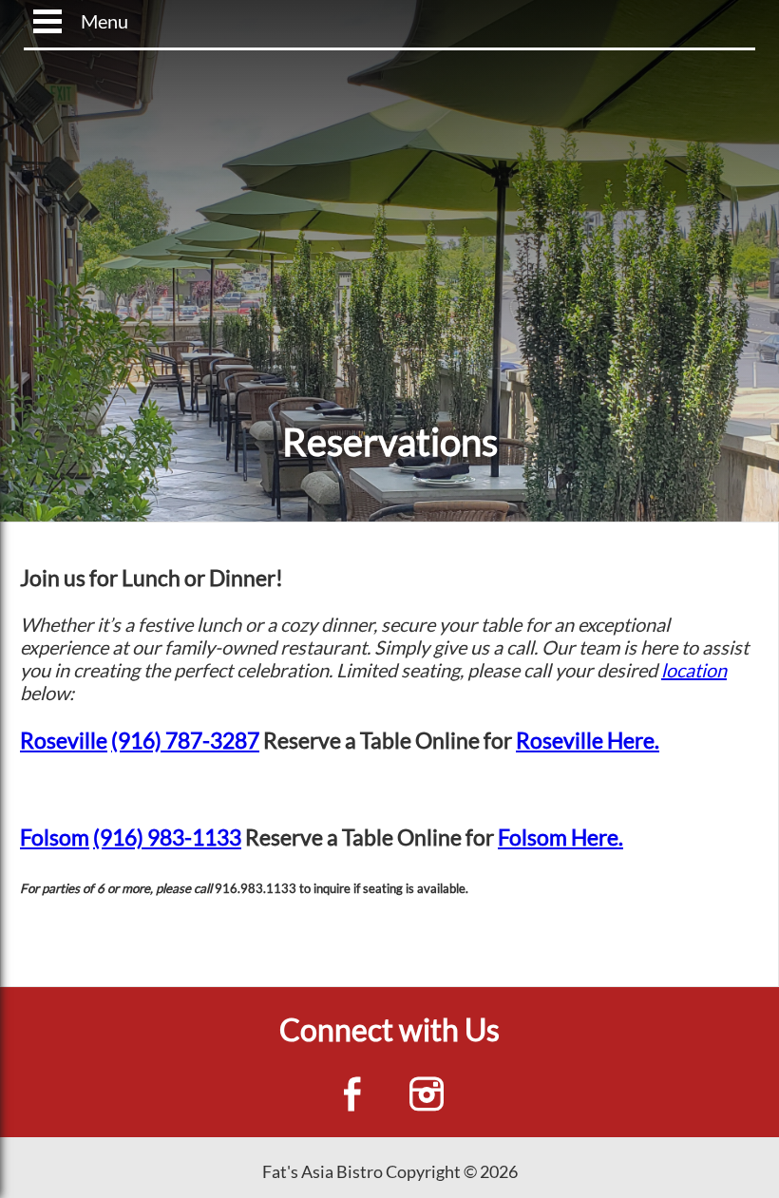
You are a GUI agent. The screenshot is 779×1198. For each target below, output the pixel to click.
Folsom (54, 837)
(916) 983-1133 (167, 837)
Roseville (63, 740)
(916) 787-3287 (185, 740)
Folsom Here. (560, 837)
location (694, 669)
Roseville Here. (587, 740)
